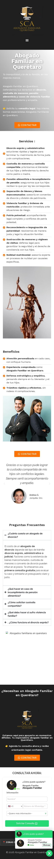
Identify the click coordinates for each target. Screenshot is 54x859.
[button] (27, 40)
